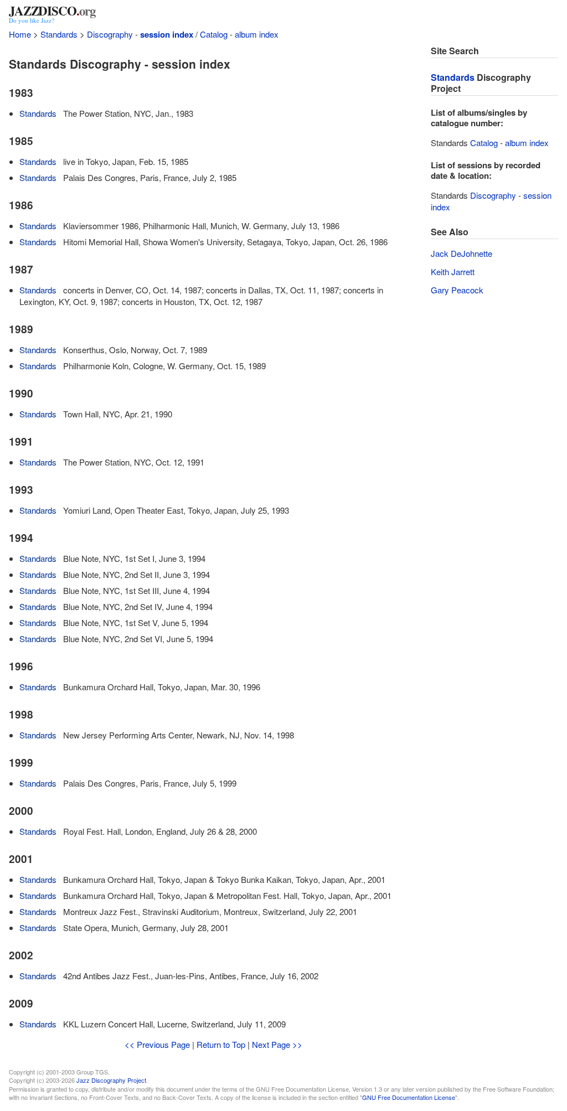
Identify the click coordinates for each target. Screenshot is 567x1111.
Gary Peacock (457, 290)
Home (20, 34)
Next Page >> (277, 1044)
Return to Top (221, 1044)
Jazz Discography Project (111, 1080)
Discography (110, 34)
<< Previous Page (157, 1044)
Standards (59, 34)
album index (257, 34)
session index (166, 34)
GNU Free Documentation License (408, 1097)
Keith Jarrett (453, 271)
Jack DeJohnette (461, 253)
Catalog (214, 34)
